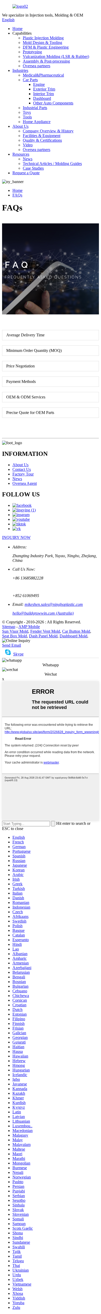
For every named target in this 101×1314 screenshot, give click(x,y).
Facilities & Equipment (41, 135)
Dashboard (42, 98)
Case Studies (33, 168)
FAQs (17, 195)
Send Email (11, 645)
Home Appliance (37, 121)
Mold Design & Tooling (42, 42)
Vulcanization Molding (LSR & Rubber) (56, 56)
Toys (27, 112)
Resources (20, 154)
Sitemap (8, 626)
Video (28, 145)
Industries (20, 70)
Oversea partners (36, 66)
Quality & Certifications (42, 140)
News (27, 159)
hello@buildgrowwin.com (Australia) (43, 613)
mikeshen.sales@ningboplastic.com (54, 604)
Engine (39, 84)
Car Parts (30, 80)
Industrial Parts (35, 107)
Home (17, 28)
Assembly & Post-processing (46, 61)
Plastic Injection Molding (43, 38)
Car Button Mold (76, 631)
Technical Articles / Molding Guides (52, 163)
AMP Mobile (29, 626)
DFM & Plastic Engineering (46, 47)
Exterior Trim (44, 89)
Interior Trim (43, 94)
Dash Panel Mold (43, 636)
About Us (20, 126)
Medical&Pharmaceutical (43, 75)
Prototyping (32, 52)
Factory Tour (23, 474)
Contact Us (21, 469)
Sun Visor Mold (15, 631)
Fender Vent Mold (45, 631)
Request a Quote (26, 173)
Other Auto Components (53, 103)
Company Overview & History (48, 131)
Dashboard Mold (73, 636)
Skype (18, 654)
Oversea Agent (24, 483)
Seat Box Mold (14, 636)
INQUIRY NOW (16, 537)
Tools (27, 117)
